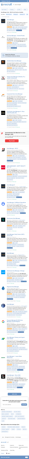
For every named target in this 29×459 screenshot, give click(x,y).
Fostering (14, 211)
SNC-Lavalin (9, 37)
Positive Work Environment (13, 213)
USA (8, 453)
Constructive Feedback (19, 385)
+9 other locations (23, 62)
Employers (3, 447)
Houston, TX (22, 14)
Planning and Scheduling (13, 88)
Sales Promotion (11, 178)
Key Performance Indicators (20, 121)
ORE (20, 120)
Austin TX (18, 305)
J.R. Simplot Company (11, 114)
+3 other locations (22, 220)
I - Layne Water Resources (14, 356)
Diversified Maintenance (11, 305)
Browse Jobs (21, 445)
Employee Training (23, 311)
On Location (16, 28)
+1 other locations (22, 340)
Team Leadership (11, 71)
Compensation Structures (13, 347)
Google (8, 323)
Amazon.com (9, 21)
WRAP (14, 246)
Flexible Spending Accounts (19, 368)
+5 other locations (19, 204)
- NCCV (12, 148)
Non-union (22, 366)
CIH (20, 328)
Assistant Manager (21, 418)
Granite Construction (10, 359)
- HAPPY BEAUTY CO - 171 (16, 166)
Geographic (22, 384)
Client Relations (22, 44)
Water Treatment (11, 295)
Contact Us (12, 445)
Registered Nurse (11, 418)
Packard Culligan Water (11, 288)
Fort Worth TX (13, 204)
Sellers (21, 68)
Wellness (10, 385)
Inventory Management (12, 176)
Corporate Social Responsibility (14, 157)
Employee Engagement (20, 297)
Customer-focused (23, 27)
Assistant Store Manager (7, 411)
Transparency (21, 211)
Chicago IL (12, 272)
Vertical (21, 85)
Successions (22, 293)
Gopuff (8, 272)
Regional (13, 286)
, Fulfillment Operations (16, 202)
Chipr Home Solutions (11, 62)
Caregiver (4, 418)
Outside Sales (14, 61)
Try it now (12, 141)
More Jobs (14, 394)
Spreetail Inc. (9, 220)
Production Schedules (12, 125)
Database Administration (13, 384)
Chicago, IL (16, 14)
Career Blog (12, 450)
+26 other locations (20, 254)
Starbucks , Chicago (15, 271)
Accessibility (16, 87)
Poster (9, 87)
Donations (10, 227)
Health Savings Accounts (13, 366)
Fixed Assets (10, 297)
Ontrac (8, 376)
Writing (9, 368)
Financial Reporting (12, 281)
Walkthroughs (21, 246)
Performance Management (13, 195)
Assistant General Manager (7, 416)
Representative (5, 431)
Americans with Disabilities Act (14, 106)
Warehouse (13, 218)
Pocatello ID (18, 114)
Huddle (9, 246)
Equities (25, 328)
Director (24, 429)
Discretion (10, 179)
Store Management (22, 159)
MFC (19, 281)
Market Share (22, 225)
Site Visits (10, 313)
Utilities (22, 88)
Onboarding (23, 28)
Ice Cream (21, 278)
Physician (19, 429)
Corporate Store (15, 94)
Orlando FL (14, 37)
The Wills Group (10, 95)
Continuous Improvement (13, 330)
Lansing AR (14, 254)
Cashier (13, 429)
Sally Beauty (9, 169)
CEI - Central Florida (16, 35)
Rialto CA (14, 237)
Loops (25, 69)
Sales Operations (23, 176)
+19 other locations (22, 186)
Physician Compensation (13, 349)
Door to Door (19, 69)
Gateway (21, 227)
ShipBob (8, 204)
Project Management (12, 123)
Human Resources (11, 30)
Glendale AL (14, 21)
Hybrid (21, 101)
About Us (2, 445)
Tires (25, 157)
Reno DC (12, 376)
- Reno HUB (13, 375)
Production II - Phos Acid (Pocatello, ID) (15, 112)
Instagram (22, 209)
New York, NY (8, 14)
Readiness (22, 330)
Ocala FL (17, 62)
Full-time (15, 27)
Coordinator (18, 414)
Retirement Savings (12, 387)
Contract (16, 42)
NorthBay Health (10, 340)
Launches (10, 28)
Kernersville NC (15, 186)
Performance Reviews (21, 46)
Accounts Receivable (12, 44)
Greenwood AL (15, 220)
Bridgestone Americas (11, 150)
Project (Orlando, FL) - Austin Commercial (16, 77)
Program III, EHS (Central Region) (15, 320)
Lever (16, 227)
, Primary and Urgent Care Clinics (16, 338)
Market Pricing (19, 279)
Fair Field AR (16, 340)
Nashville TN (14, 169)
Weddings (10, 229)
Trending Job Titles (4, 450)
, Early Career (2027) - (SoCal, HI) (16, 234)
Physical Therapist (5, 429)
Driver (12, 414)
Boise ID (18, 288)
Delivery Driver (17, 411)
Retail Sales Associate (19, 416)
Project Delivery (11, 46)
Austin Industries (10, 79)
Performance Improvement (20, 313)
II (11, 185)
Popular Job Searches (14, 447)
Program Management (12, 332)
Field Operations (22, 102)
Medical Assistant (5, 414)
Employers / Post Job (6, 1)
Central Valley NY (19, 150)
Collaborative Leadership (13, 351)
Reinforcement (11, 279)
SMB (9, 211)
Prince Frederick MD (17, 95)
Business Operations (12, 244)
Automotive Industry (12, 159)
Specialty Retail (20, 178)
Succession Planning (12, 104)
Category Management (12, 102)
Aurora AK (17, 359)
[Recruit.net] (6, 4)
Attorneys (10, 121)
